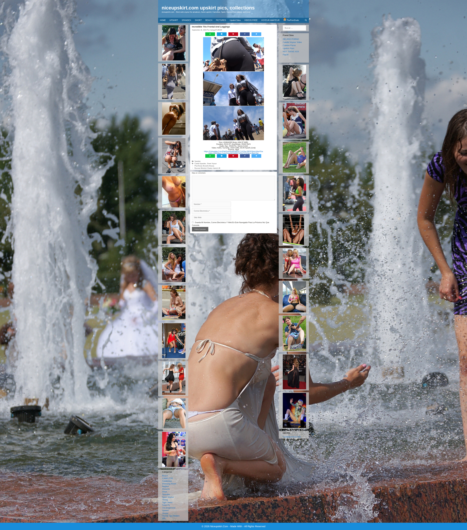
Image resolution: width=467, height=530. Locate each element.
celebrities (167, 481)
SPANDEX (186, 20)
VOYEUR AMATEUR (270, 20)
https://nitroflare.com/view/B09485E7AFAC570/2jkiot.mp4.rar (233, 153)
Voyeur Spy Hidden (171, 516)
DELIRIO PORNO (291, 39)
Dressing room (169, 484)
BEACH (208, 20)
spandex (197, 161)
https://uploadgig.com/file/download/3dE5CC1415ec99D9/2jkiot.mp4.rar (233, 151)
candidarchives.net (292, 437)
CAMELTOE (167, 478)
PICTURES (221, 20)
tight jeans (167, 502)
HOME (163, 20)
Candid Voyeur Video (292, 42)
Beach (165, 476)
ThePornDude (292, 20)
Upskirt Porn (288, 48)
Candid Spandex (200, 163)
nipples (165, 486)
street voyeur (212, 163)
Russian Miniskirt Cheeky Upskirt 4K (207, 168)
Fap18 (285, 54)
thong (165, 500)
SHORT (198, 20)
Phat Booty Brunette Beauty (204, 166)
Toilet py (166, 505)
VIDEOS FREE (251, 20)
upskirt (165, 510)
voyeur (165, 513)
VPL (164, 518)
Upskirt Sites (235, 20)
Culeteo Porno (289, 45)
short (164, 492)
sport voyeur (168, 497)
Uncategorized (168, 508)
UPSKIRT (173, 20)
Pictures (166, 489)
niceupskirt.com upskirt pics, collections (208, 7)
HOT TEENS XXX (291, 51)
